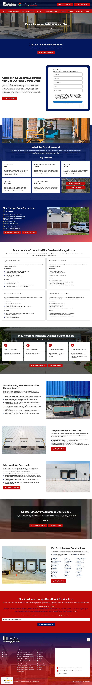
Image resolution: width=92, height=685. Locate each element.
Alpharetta (6, 608)
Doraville (82, 608)
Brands (39, 11)
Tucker (60, 611)
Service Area (79, 11)
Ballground (24, 608)
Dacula (73, 608)
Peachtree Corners (76, 609)
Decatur (77, 608)
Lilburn (46, 609)
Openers (63, 11)
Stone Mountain (38, 611)
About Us (70, 11)
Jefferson (28, 609)
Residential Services (13, 11)
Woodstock (69, 611)
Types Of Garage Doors (51, 11)
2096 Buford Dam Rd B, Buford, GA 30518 (70, 668)
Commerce (63, 608)
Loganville (51, 609)
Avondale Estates (17, 608)
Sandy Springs (22, 611)
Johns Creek (34, 609)
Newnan (64, 609)
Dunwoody (5, 609)
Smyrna (28, 611)
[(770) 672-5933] (57, 674)
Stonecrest (45, 611)
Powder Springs (85, 609)
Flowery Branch (12, 609)
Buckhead (52, 608)
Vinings (64, 611)
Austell (11, 608)
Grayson (19, 609)
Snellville (32, 611)
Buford (54, 554)
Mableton (56, 609)
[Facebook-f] (88, 639)
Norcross (8, 211)
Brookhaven (43, 608)
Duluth (86, 608)
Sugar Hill (51, 611)
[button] (46, 52)
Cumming (69, 608)
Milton (60, 609)
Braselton (37, 608)
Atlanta (75, 554)
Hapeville (23, 609)
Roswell (16, 611)
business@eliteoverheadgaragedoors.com (70, 670)
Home (4, 11)
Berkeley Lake (31, 608)
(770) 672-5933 (63, 673)
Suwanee (56, 611)
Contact (87, 11)
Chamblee (57, 608)
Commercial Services (28, 11)
